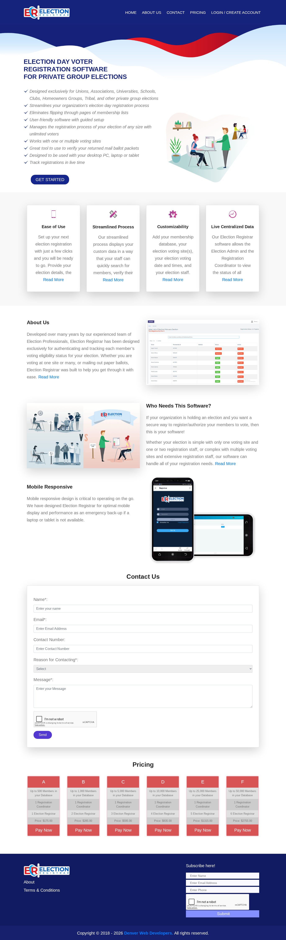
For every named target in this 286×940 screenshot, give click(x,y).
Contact (176, 12)
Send (43, 735)
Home (131, 12)
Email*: (40, 619)
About (29, 882)
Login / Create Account (236, 12)
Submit (223, 914)
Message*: (43, 679)
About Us (151, 12)
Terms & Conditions (42, 890)
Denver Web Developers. (148, 933)
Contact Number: (49, 639)
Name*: (40, 599)
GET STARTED (50, 179)
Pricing (198, 12)
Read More (53, 279)
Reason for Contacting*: (55, 659)
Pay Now (43, 830)
